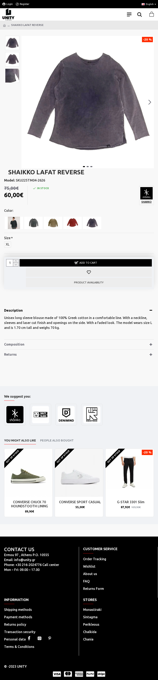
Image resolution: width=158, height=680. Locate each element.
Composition (14, 344)
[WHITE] (53, 223)
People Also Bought (57, 440)
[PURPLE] (92, 223)
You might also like (20, 440)
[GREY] (14, 223)
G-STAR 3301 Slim (130, 502)
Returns (10, 354)
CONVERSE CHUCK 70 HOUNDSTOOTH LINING (29, 504)
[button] (25, 102)
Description (13, 310)
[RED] (72, 223)
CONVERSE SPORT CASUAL (80, 502)
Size (7, 238)
